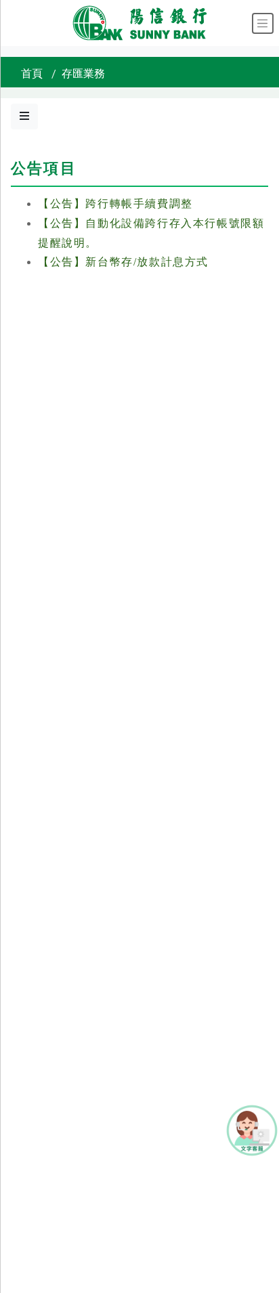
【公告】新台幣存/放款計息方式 (123, 262)
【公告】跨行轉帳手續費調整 (115, 203)
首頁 (32, 74)
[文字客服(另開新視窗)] (252, 1129)
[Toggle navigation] (263, 23)
